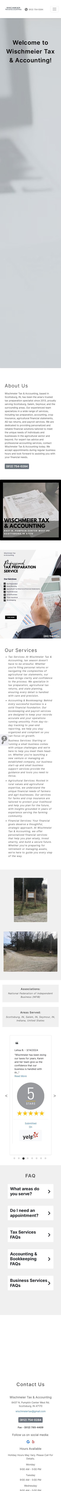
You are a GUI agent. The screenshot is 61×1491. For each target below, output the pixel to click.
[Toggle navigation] (54, 9)
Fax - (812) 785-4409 (30, 1427)
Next (54, 1095)
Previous (6, 1095)
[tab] (14, 1158)
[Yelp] (33, 1441)
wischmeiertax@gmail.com (31, 1411)
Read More (21, 1076)
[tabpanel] (30, 1095)
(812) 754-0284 (35, 9)
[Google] (28, 1441)
